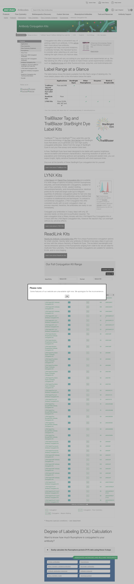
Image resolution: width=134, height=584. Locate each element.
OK (67, 296)
